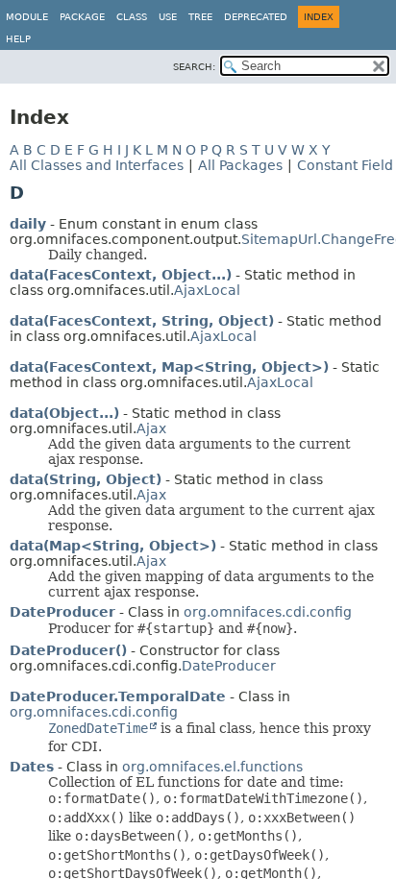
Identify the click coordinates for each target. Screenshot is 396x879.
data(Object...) (64, 413)
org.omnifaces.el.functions (212, 766)
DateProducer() (68, 650)
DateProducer (62, 612)
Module (27, 17)
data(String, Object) (85, 479)
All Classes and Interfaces (97, 165)
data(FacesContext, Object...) (121, 274)
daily (28, 224)
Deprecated (255, 17)
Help (18, 39)
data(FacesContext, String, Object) (142, 321)
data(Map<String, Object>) (113, 545)
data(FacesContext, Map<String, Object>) (169, 367)
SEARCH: (194, 66)
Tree (200, 17)
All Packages (240, 165)
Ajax (151, 428)
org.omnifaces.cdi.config (268, 612)
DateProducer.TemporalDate (118, 696)
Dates (32, 766)
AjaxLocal (207, 290)
